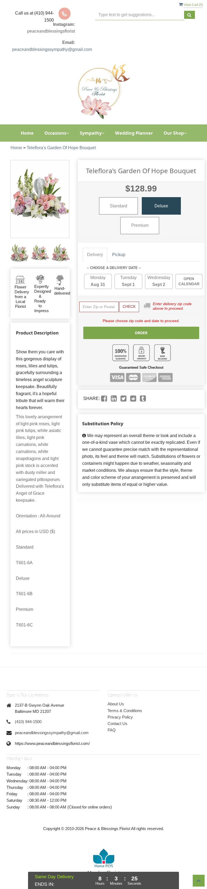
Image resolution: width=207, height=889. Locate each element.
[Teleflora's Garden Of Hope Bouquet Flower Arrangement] (20, 253)
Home (27, 133)
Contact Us (117, 723)
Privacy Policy (120, 717)
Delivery (95, 254)
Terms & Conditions (125, 710)
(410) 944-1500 (28, 721)
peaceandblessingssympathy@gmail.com (52, 49)
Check (129, 306)
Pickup (118, 254)
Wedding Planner (134, 133)
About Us (116, 704)
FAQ (112, 730)
